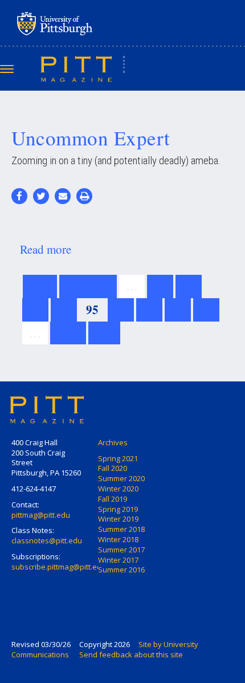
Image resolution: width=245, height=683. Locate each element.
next (68, 333)
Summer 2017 (121, 549)
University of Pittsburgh (99, 23)
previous (88, 286)
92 (188, 286)
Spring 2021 (118, 458)
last (104, 333)
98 (178, 309)
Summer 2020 (121, 478)
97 (149, 309)
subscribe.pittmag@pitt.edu (58, 567)
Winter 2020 (118, 488)
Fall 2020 (112, 468)
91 (160, 286)
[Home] (76, 68)
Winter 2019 (118, 519)
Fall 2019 (112, 499)
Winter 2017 (118, 560)
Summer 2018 (121, 529)
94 (64, 309)
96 (121, 309)
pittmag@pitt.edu (40, 515)
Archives (113, 442)
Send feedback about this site (131, 654)
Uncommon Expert (90, 137)
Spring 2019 (118, 509)
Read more (45, 249)
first (40, 286)
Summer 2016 (121, 569)
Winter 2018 (118, 539)
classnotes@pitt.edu (46, 540)
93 (35, 309)
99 (206, 309)
